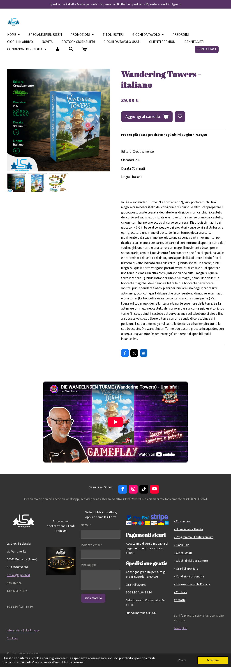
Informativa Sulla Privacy (23, 630)
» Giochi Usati (183, 553)
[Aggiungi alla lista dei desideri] (180, 116)
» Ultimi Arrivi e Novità (188, 529)
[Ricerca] (71, 49)
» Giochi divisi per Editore (191, 561)
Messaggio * (89, 565)
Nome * (86, 525)
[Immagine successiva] (103, 119)
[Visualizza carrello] (84, 49)
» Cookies (180, 592)
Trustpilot (180, 628)
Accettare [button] (213, 660)
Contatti (179, 600)
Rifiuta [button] (182, 660)
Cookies (12, 638)
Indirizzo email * (91, 545)
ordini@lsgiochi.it (18, 575)
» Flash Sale (181, 545)
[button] (16, 182)
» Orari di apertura (186, 568)
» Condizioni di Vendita (189, 576)
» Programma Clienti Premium (193, 537)
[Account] (57, 49)
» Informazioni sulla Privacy (192, 584)
